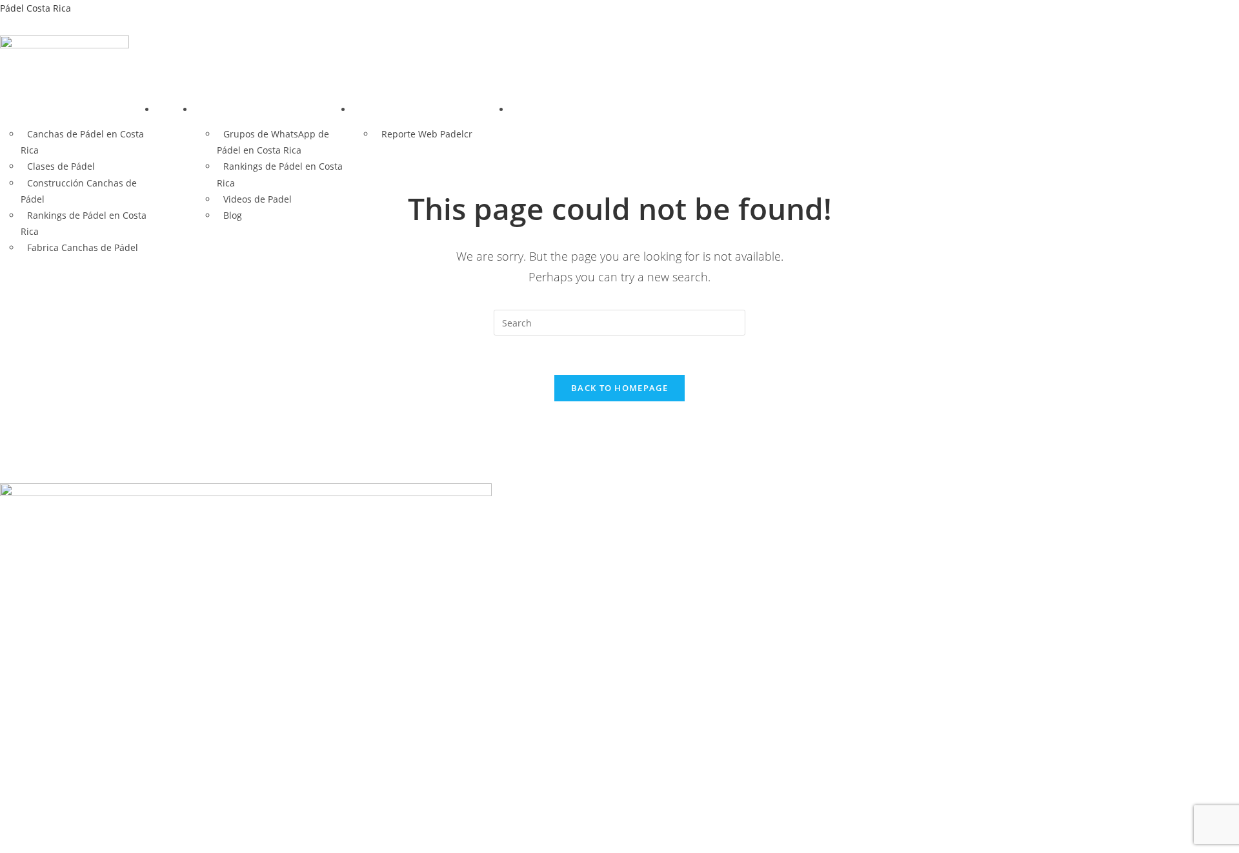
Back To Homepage (619, 388)
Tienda (175, 109)
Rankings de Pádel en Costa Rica (280, 174)
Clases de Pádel (61, 166)
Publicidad (382, 109)
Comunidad (226, 109)
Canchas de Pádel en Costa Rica (82, 142)
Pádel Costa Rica (35, 8)
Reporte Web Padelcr (426, 134)
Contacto (536, 109)
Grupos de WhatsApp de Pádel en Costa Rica (273, 142)
